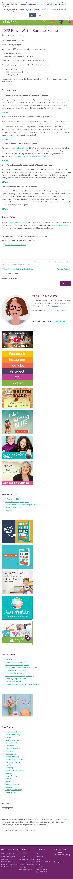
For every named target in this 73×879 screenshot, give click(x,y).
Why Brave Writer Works (8, 856)
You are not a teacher (13, 681)
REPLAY (5, 112)
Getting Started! (23, 857)
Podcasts (8, 510)
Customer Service (41, 869)
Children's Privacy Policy (62, 855)
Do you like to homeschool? (15, 670)
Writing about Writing (13, 790)
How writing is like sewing (15, 662)
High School (9, 746)
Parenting (9, 768)
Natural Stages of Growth (14, 759)
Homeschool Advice (22, 262)
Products (8, 779)
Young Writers (10, 792)
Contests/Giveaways (12, 740)
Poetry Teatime (11, 776)
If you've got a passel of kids (16, 678)
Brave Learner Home (60, 225)
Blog (37, 854)
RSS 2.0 (64, 262)
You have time (10, 659)
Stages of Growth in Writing (27, 859)
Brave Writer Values (7, 861)
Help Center (60, 862)
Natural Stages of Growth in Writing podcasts (22, 684)
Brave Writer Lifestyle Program (17, 502)
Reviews (8, 781)
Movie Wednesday (12, 757)
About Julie (4, 859)
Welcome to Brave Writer (9, 854)
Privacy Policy (60, 310)
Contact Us (39, 867)
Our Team (9, 765)
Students (8, 787)
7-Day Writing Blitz (12, 499)
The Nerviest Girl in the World (39, 156)
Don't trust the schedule (14, 673)
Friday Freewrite (11, 743)
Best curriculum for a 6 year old (17, 665)
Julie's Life (9, 751)
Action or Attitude (63, 269)
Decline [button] (40, 15)
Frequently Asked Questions (9, 864)
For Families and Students (27, 865)
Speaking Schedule (12, 784)
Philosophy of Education (14, 770)
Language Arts (10, 754)
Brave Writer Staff (41, 872)
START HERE (59, 321)
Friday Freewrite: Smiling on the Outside (18, 269)
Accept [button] (32, 15)
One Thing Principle (12, 762)
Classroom (39, 856)
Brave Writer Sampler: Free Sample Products (22, 504)
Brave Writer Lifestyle (13, 734)
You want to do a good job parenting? (19, 676)
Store (38, 859)
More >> (55, 306)
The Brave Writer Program (27, 862)
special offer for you (17, 222)
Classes (8, 737)
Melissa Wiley (21, 148)
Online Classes (23, 867)
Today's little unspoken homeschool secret (21, 667)
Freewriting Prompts (13, 507)
